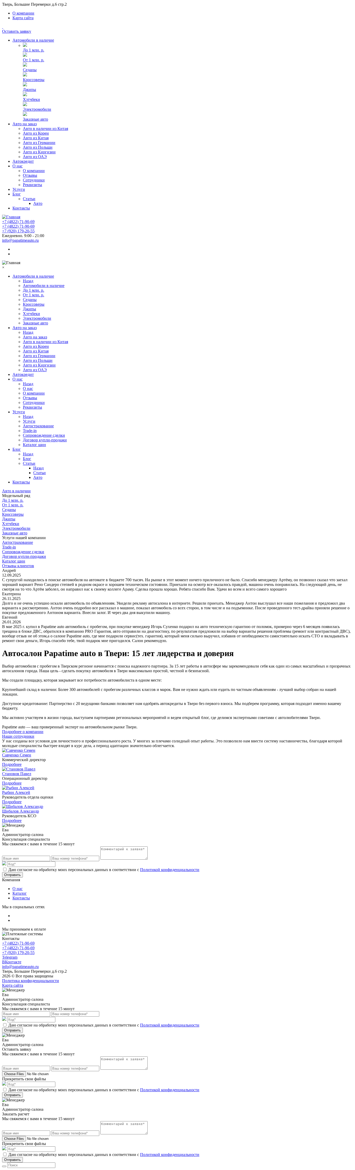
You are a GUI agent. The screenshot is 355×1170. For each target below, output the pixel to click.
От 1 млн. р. (33, 60)
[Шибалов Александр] (22, 806)
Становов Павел (16, 774)
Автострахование (38, 426)
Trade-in (30, 430)
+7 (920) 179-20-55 (18, 231)
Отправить (12, 875)
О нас (17, 166)
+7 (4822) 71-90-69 (18, 221)
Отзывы (30, 175)
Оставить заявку (16, 31)
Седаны (30, 70)
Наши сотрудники (18, 736)
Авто (37, 203)
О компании (23, 13)
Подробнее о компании (22, 731)
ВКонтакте (11, 962)
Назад (28, 281)
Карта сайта (23, 18)
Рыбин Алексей (16, 792)
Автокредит (23, 161)
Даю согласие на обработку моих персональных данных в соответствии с (103, 869)
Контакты (21, 208)
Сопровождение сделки (44, 435)
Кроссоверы (33, 79)
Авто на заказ (24, 124)
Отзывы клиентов (18, 566)
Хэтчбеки (31, 99)
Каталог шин (34, 444)
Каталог (19, 893)
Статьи (29, 199)
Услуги (18, 189)
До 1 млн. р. (33, 50)
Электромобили (37, 109)
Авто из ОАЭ (35, 156)
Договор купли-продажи (45, 440)
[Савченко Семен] (18, 750)
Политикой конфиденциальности (169, 869)
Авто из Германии (39, 142)
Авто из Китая (36, 138)
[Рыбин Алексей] (18, 788)
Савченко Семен (16, 755)
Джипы (29, 89)
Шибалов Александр (20, 811)
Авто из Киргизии (39, 152)
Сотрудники (34, 180)
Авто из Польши (37, 147)
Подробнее (12, 764)
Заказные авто (35, 119)
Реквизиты (32, 184)
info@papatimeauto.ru (20, 240)
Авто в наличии (16, 491)
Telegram (9, 957)
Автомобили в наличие (33, 40)
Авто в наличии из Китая (45, 128)
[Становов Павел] (18, 769)
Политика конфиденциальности (30, 980)
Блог (16, 194)
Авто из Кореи (36, 133)
